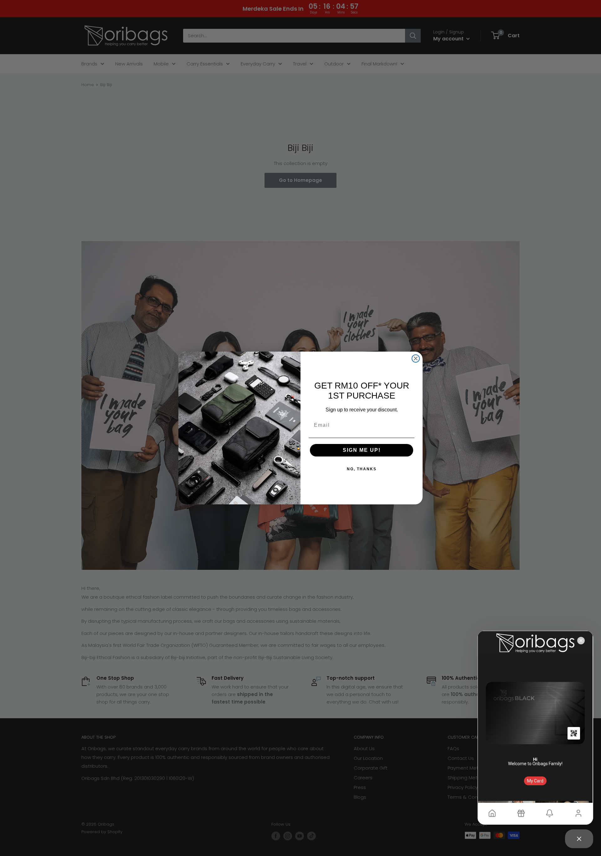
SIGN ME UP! (362, 450)
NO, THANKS (362, 469)
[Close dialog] (415, 358)
